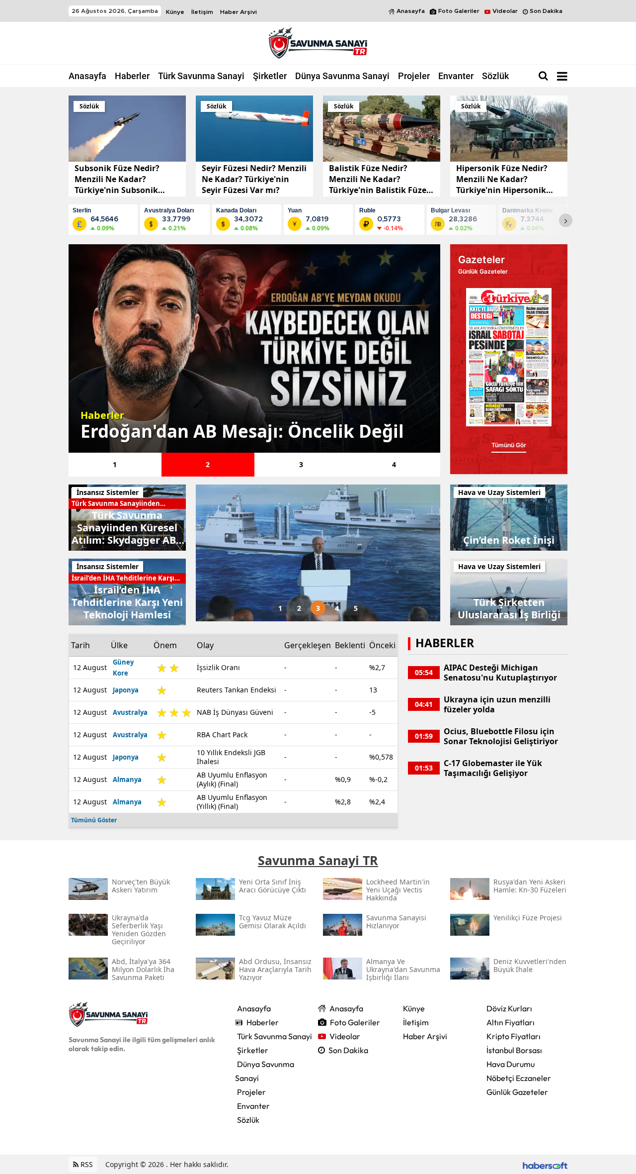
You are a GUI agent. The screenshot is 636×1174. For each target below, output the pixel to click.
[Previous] (462, 362)
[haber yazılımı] (545, 1164)
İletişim (202, 12)
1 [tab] (115, 464)
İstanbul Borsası (514, 1050)
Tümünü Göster (94, 820)
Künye (175, 12)
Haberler (132, 76)
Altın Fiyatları (510, 1022)
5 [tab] (356, 608)
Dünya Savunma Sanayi (342, 76)
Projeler (414, 76)
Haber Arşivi (238, 12)
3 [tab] (301, 464)
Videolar (505, 11)
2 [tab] (208, 464)
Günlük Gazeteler (517, 1092)
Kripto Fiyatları (513, 1036)
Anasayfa (411, 11)
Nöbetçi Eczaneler (518, 1078)
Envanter (456, 76)
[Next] (565, 220)
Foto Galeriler (458, 11)
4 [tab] (394, 464)
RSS (86, 1164)
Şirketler (270, 76)
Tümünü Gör (508, 445)
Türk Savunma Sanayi (201, 76)
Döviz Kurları (509, 1008)
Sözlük (495, 76)
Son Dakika (546, 11)
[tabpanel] (254, 348)
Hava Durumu (510, 1064)
